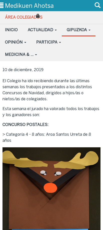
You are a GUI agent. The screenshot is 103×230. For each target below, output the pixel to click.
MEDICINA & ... (19, 54)
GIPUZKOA (77, 29)
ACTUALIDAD (41, 29)
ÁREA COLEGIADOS (23, 17)
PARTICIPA (47, 42)
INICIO (11, 29)
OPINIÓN (14, 42)
